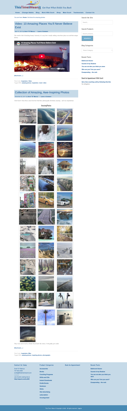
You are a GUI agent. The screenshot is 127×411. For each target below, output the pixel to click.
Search (87, 38)
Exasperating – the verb (89, 72)
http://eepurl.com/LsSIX (22, 379)
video (44, 83)
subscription (44, 395)
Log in (80, 408)
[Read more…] (18, 75)
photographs (46, 355)
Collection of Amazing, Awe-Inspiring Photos (42, 92)
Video (30, 81)
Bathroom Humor (87, 61)
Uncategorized (44, 398)
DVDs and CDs (44, 377)
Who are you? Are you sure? (91, 69)
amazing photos (26, 83)
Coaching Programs (46, 374)
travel (40, 83)
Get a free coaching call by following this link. (96, 82)
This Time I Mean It (63, 5)
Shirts (42, 389)
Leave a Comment (42, 31)
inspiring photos (37, 355)
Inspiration (24, 81)
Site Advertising (45, 392)
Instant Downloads (46, 380)
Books (42, 372)
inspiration (35, 83)
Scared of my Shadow (89, 64)
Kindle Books (44, 383)
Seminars (43, 386)
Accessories (44, 369)
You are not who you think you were (93, 66)
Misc (29, 353)
